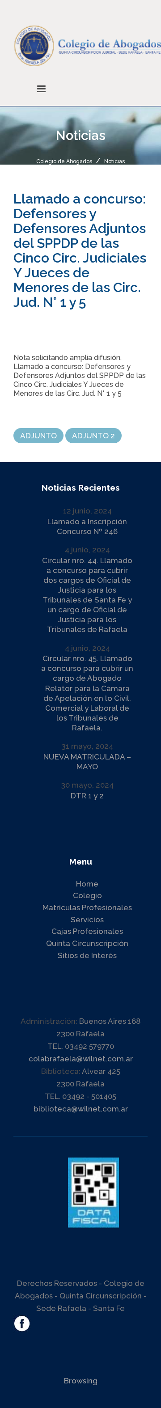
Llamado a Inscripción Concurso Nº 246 (87, 526)
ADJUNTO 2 (93, 435)
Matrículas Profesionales (87, 907)
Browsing (80, 1380)
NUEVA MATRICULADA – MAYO (87, 761)
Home (87, 883)
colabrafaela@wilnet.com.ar (81, 1058)
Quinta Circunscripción (87, 943)
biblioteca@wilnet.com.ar (81, 1108)
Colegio (87, 895)
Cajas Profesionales (87, 931)
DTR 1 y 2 (87, 795)
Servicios (87, 919)
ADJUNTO (38, 435)
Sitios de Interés (87, 955)
